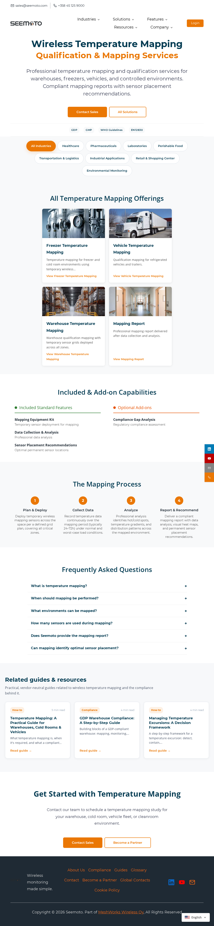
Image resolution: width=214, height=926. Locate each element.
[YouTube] (182, 882)
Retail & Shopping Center (155, 158)
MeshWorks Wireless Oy (121, 912)
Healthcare (70, 146)
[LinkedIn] (171, 882)
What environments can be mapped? (109, 610)
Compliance (99, 870)
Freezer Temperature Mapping (67, 249)
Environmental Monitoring (107, 171)
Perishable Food (170, 146)
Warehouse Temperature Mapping (70, 327)
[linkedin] (209, 449)
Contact (71, 880)
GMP (89, 129)
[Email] (192, 882)
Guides (120, 870)
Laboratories (137, 146)
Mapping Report (129, 323)
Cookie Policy (107, 890)
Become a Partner (99, 880)
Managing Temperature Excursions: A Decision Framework (171, 722)
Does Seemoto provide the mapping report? (109, 635)
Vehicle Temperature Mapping (133, 249)
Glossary (139, 870)
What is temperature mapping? (109, 586)
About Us (76, 870)
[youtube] (209, 458)
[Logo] (26, 23)
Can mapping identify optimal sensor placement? (109, 648)
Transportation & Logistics (59, 158)
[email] (209, 468)
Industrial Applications (107, 158)
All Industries (41, 146)
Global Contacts (135, 880)
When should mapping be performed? (109, 598)
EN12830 (137, 129)
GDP (74, 129)
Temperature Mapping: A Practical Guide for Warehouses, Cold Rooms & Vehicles (35, 725)
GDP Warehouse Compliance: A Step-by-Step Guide (107, 720)
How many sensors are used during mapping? (109, 623)
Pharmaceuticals (103, 146)
